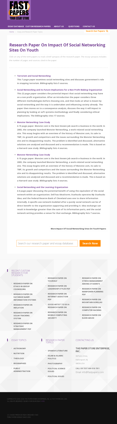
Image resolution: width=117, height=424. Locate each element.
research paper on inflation (23, 306)
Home (11, 32)
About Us (59, 26)
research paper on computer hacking (91, 308)
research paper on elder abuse (91, 316)
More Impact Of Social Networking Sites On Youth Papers (78, 228)
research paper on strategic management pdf (23, 326)
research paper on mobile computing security (57, 315)
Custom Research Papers (38, 26)
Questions (73, 26)
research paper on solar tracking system (23, 315)
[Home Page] (19, 10)
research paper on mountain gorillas (92, 301)
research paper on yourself (57, 279)
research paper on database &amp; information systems (25, 297)
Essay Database (16, 26)
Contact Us (89, 26)
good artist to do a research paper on (58, 306)
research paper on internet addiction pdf (58, 296)
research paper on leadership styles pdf (59, 287)
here (43, 401)
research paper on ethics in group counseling (23, 286)
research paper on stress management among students (92, 281)
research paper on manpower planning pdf (92, 291)
